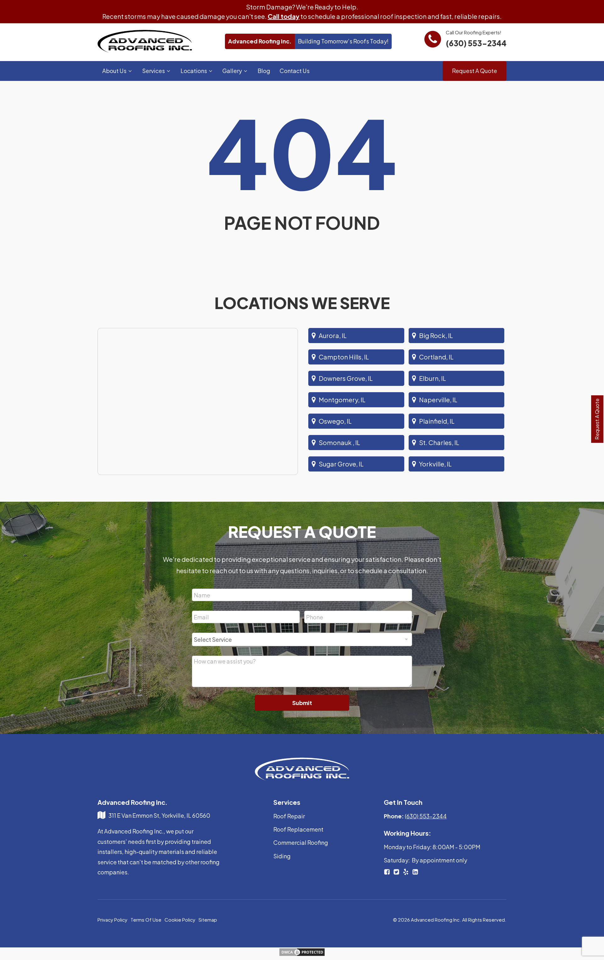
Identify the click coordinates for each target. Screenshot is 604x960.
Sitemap (208, 920)
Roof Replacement (298, 829)
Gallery (232, 70)
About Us (114, 70)
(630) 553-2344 (476, 43)
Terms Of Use (146, 920)
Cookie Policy (180, 920)
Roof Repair (289, 816)
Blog (264, 70)
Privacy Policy (112, 920)
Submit (302, 702)
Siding (282, 856)
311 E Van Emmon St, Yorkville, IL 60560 (159, 815)
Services (153, 70)
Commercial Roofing (300, 842)
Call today (283, 16)
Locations (194, 70)
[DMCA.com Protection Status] (302, 954)
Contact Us (295, 70)
